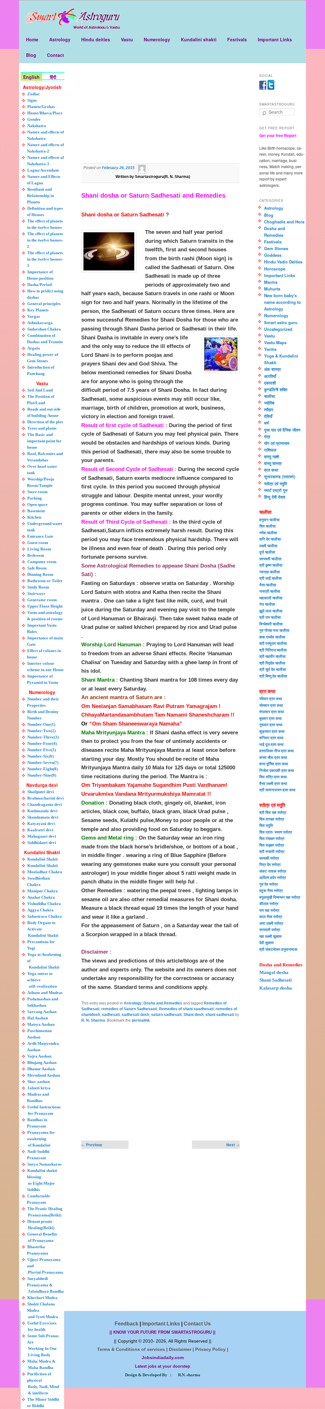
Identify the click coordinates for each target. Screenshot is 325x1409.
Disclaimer (180, 1349)
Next (233, 1144)
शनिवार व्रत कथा (271, 737)
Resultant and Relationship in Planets (40, 195)
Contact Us (197, 1323)
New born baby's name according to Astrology (282, 302)
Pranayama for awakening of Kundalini (41, 1138)
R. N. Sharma (93, 1020)
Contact (55, 55)
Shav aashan (38, 1081)
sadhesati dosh (135, 1014)
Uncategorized (278, 329)
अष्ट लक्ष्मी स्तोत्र (271, 923)
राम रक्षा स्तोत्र (269, 910)
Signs (32, 100)
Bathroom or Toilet (44, 580)
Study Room (38, 587)
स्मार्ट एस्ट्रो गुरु (276, 490)
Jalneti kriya (38, 1088)
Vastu (127, 39)
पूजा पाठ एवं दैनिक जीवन (282, 430)
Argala (33, 348)
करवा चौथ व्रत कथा (273, 757)
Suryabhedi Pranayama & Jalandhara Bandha (45, 1285)
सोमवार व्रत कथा (271, 705)
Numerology (157, 39)
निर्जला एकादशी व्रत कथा (276, 770)
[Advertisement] (160, 117)
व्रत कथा (271, 470)
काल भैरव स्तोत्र (270, 916)
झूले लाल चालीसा (270, 611)
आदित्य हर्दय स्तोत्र (272, 877)
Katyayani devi (41, 823)
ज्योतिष (269, 403)
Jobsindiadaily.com (163, 1357)
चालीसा (269, 396)
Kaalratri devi (40, 829)
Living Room (39, 549)
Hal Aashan (37, 1018)
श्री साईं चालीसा (270, 578)
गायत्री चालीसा (269, 591)
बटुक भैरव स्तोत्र (271, 890)
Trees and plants (41, 428)
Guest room (37, 542)
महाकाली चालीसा (270, 598)
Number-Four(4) (42, 743)
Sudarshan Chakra (44, 329)
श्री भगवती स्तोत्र (271, 851)
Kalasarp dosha (275, 987)
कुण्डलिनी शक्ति (275, 389)
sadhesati (111, 1014)
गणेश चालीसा (268, 532)
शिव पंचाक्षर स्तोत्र (271, 838)
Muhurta (272, 289)
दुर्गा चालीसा (267, 552)
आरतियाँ (270, 376)
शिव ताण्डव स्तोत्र (271, 819)
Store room (37, 491)
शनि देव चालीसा (270, 539)
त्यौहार (268, 409)
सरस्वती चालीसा (270, 559)
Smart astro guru (280, 322)
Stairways (36, 593)
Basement (36, 510)
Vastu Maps (275, 342)
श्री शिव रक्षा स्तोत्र (272, 812)
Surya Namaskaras (44, 1164)
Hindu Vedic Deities (283, 262)
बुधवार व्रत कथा (270, 718)
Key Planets (38, 310)
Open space (37, 504)
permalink (141, 1020)
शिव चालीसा (267, 526)
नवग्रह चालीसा (269, 572)
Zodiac (33, 94)
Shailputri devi (40, 791)
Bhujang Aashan (41, 1062)
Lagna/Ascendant (43, 170)
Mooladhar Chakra (44, 871)
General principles (44, 303)
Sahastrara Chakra (44, 916)
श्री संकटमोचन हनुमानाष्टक (278, 949)
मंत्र (267, 436)
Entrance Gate (40, 536)
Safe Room (37, 568)
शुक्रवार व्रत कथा (272, 731)
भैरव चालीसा (267, 585)
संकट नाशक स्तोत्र (272, 871)
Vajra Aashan (39, 1056)
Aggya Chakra (40, 910)
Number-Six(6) (40, 756)
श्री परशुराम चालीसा (273, 643)
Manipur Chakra (42, 890)
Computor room (41, 561)
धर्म (266, 423)
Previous (91, 1144)
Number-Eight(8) (42, 768)
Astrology (59, 39)
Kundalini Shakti (42, 859)
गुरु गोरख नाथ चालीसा (274, 630)
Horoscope (274, 269)
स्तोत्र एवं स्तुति (275, 483)
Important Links (275, 39)
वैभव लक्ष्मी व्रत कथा (273, 783)
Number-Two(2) (41, 730)
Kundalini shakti (198, 39)
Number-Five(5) (41, 749)
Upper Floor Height (45, 606)
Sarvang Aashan (41, 1011)
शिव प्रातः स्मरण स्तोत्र (275, 832)
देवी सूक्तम (266, 942)
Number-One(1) (41, 724)
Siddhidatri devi (41, 842)
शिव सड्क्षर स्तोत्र (271, 845)
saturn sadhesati (166, 1014)
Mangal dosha (274, 972)
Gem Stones (276, 248)
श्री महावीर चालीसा (272, 656)
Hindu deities (95, 39)
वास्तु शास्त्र (273, 463)
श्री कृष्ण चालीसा (270, 565)
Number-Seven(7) (42, 762)
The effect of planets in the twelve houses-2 (45, 240)
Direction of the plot (45, 421)
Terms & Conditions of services (131, 1349)
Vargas (33, 316)
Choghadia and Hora (284, 222)
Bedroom (35, 555)
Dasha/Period (39, 284)
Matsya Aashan (41, 1024)
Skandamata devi (42, 817)
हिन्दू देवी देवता (274, 497)
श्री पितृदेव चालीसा (272, 663)
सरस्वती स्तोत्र (269, 929)
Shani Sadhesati (275, 980)
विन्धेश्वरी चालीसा (271, 624)
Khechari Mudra (42, 1297)
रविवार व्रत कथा (270, 698)
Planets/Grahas (41, 106)
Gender (34, 119)
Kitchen (34, 517)
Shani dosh (193, 1014)
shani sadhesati (219, 1014)
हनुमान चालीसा (269, 519)
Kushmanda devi (42, 810)
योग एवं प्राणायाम (276, 443)
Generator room (42, 599)
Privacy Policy (210, 1349)
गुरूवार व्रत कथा (270, 724)
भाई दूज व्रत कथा (271, 744)
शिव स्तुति (266, 825)
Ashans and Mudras (45, 992)
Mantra (270, 282)
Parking (34, 498)
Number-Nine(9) (41, 775)
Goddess (273, 255)
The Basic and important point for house (44, 441)
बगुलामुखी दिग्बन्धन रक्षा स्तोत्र (279, 897)
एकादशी (270, 383)
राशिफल (270, 450)
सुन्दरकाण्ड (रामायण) (279, 476)
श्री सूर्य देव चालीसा (272, 669)
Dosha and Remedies (162, 1003)
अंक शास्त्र (272, 369)
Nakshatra (36, 125)
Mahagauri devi (41, 836)
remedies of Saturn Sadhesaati (129, 1009)
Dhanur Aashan (41, 1068)
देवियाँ (268, 416)
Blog (31, 55)
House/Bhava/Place (45, 113)
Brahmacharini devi (45, 798)
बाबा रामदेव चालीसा (272, 637)
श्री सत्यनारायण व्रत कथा (277, 790)
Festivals (237, 39)
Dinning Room (40, 574)
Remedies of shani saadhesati (186, 1009)
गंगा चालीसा (267, 604)
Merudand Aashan (43, 1075)
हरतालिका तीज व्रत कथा (276, 750)
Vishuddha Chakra (44, 903)
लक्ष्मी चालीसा (268, 545)
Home (32, 39)
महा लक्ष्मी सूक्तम (270, 936)
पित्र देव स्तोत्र (270, 864)
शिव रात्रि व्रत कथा (273, 776)
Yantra (270, 349)
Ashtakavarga (40, 322)
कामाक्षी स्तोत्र (269, 858)
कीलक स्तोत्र (268, 903)
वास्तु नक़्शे (271, 456)
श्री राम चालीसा (270, 617)
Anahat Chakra (41, 897)
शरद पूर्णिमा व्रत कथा (273, 763)
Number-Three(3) (43, 737)
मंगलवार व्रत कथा (271, 711)
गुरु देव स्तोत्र (268, 884)
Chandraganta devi (44, 804)
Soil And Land (40, 390)
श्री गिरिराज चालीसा (273, 650)
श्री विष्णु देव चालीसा (273, 676)
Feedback (126, 1323)
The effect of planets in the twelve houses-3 (45, 259)
